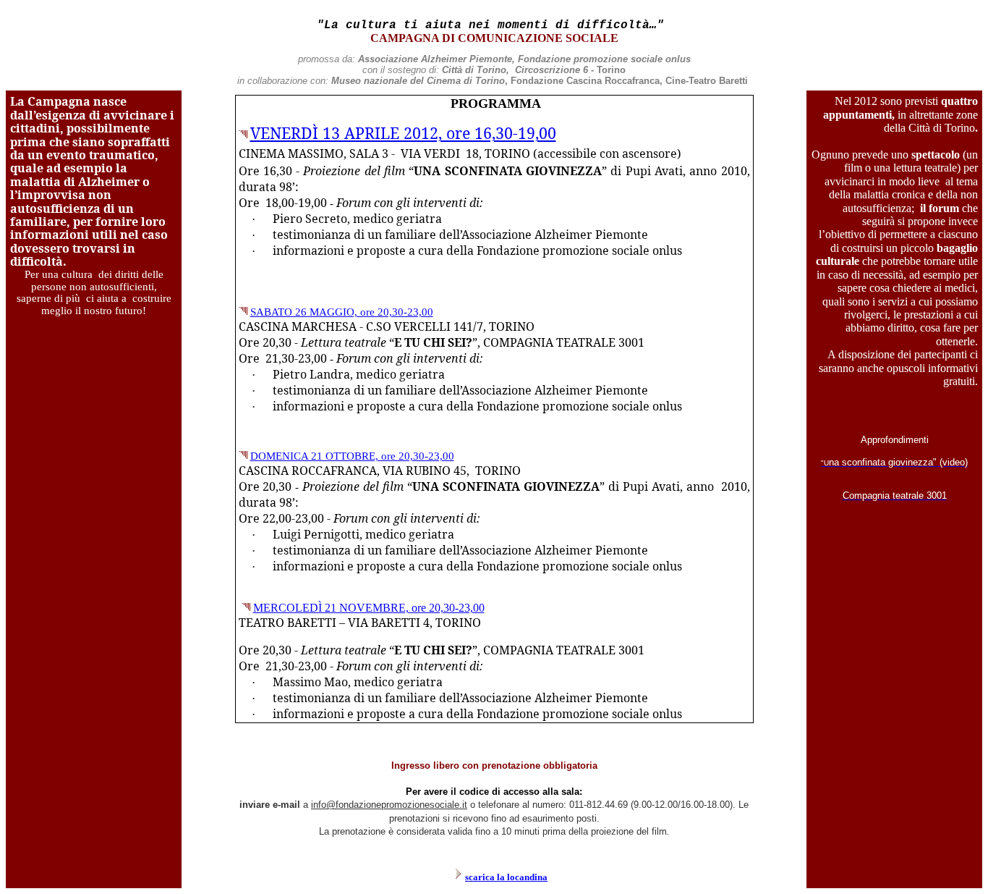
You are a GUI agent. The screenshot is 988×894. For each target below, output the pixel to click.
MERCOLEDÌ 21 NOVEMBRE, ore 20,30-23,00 (369, 608)
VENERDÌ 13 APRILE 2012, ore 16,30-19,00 (403, 132)
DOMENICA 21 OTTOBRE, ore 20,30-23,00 (352, 456)
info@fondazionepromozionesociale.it (389, 804)
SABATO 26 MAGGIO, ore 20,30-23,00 (341, 312)
